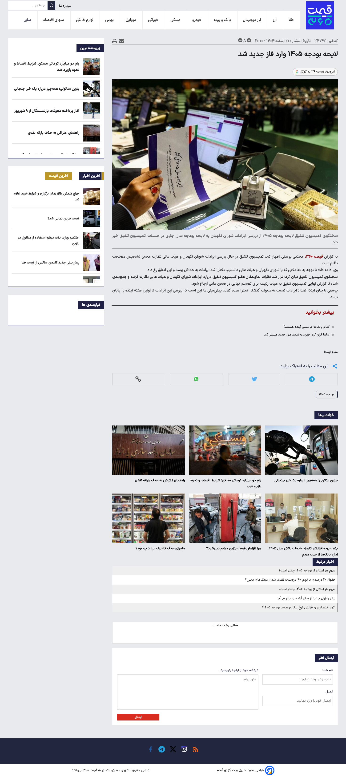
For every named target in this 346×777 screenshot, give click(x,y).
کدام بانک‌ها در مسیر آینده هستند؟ (306, 326)
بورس (110, 20)
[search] (51, 5)
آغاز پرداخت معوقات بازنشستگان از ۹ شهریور (46, 111)
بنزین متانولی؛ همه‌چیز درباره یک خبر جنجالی (306, 480)
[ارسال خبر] (121, 41)
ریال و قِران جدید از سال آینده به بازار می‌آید (306, 598)
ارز (275, 20)
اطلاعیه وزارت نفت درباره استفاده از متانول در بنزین (48, 240)
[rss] (195, 749)
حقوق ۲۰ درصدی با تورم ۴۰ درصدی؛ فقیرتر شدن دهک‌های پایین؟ (290, 579)
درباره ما (65, 6)
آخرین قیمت (58, 176)
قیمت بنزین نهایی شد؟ (63, 218)
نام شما (327, 670)
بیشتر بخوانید (320, 312)
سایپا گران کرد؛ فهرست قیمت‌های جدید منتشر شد (297, 334)
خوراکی (153, 20)
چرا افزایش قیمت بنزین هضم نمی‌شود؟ (233, 548)
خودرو (197, 20)
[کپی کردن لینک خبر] (138, 378)
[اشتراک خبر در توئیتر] (254, 378)
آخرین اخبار (91, 176)
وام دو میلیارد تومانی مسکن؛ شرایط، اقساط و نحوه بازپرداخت (225, 483)
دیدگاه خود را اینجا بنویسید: (239, 670)
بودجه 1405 (326, 394)
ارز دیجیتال (252, 20)
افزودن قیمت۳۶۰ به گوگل (317, 71)
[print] (114, 41)
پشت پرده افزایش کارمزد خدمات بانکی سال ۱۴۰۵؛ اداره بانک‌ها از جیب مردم (303, 551)
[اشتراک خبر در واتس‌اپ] (196, 379)
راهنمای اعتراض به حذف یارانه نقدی (160, 480)
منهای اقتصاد (54, 20)
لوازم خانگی (85, 20)
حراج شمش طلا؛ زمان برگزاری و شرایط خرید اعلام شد (46, 196)
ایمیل (329, 691)
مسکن (175, 20)
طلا (292, 20)
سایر (28, 20)
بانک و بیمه (222, 20)
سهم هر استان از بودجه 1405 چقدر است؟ (307, 570)
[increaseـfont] (249, 40)
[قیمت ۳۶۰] (320, 15)
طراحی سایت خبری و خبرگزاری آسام (240, 770)
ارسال (138, 717)
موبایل (131, 20)
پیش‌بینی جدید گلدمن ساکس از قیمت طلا (50, 262)
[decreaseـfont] (240, 40)
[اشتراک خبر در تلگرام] (312, 378)
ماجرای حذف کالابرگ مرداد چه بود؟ (160, 548)
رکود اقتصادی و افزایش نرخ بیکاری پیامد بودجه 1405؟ (298, 607)
